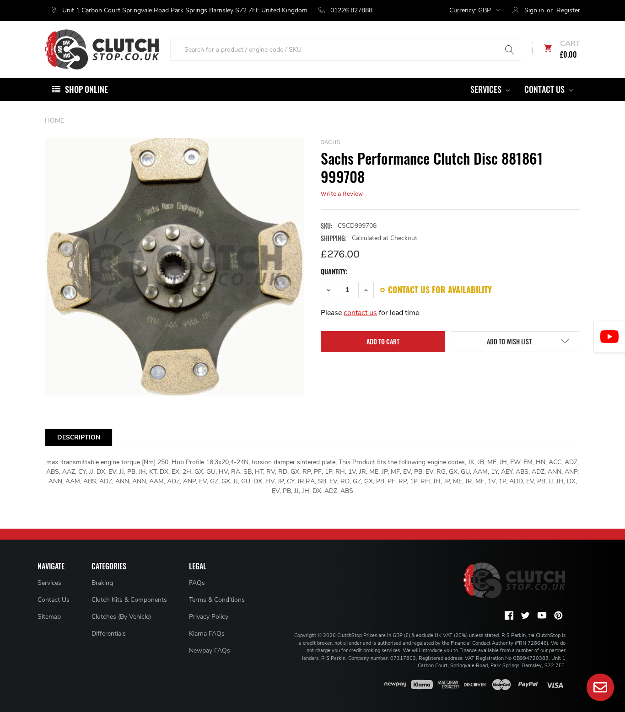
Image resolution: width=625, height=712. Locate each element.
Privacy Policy (208, 616)
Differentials (109, 633)
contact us (360, 313)
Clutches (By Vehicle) (121, 616)
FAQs (197, 582)
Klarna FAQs (207, 633)
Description (78, 437)
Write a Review (342, 194)
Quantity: (334, 271)
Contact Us (545, 89)
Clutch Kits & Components (129, 599)
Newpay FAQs (209, 650)
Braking (102, 582)
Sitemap (49, 616)
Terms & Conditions (217, 599)
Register (568, 10)
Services (486, 89)
